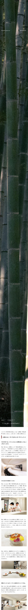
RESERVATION (23, 30)
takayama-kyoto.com (5, 30)
